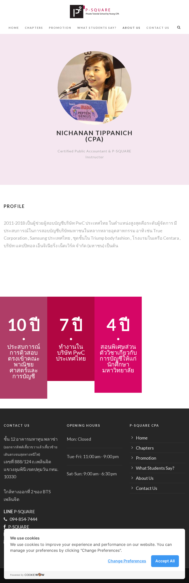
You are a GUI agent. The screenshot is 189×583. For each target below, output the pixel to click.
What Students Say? (97, 27)
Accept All (165, 560)
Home (14, 27)
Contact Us (157, 27)
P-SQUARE (19, 511)
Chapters (34, 27)
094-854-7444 (23, 519)
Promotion (60, 27)
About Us (132, 27)
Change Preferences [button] (127, 560)
